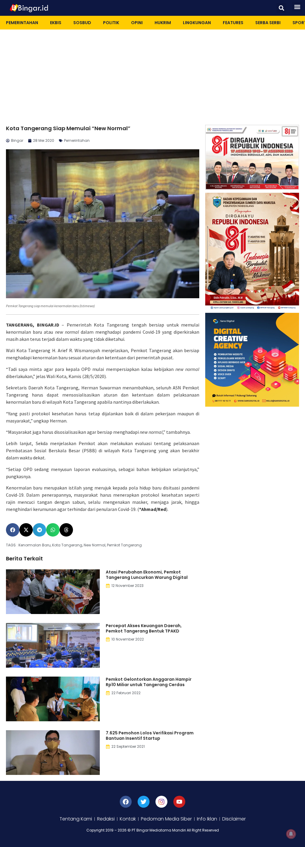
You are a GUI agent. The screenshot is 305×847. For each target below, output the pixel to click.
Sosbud (82, 23)
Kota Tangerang (67, 545)
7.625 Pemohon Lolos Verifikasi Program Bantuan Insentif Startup (150, 735)
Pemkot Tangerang (124, 545)
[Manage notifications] (291, 834)
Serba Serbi (268, 23)
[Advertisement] (152, 74)
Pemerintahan (22, 23)
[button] (281, 8)
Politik (111, 23)
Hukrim (163, 23)
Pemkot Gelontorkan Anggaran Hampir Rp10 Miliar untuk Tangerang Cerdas (149, 682)
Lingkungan (197, 23)
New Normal (94, 545)
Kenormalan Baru (34, 545)
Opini (137, 23)
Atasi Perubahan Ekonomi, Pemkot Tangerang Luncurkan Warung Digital (147, 574)
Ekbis (55, 23)
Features (233, 23)
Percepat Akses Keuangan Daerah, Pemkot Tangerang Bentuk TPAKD (144, 628)
